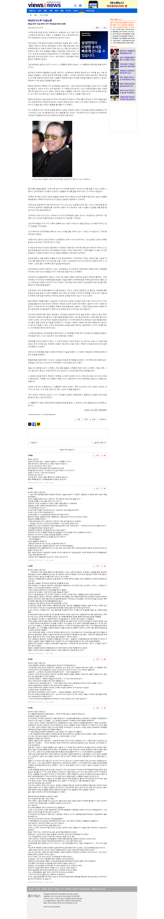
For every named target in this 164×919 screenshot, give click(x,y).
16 (97, 708)
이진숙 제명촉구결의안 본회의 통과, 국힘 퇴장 (126, 43)
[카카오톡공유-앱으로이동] (38, 425)
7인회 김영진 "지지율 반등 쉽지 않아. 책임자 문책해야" (129, 40)
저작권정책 (68, 889)
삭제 (50, 483)
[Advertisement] (67, 434)
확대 (97, 28)
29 (105, 659)
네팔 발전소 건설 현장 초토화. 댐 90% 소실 (127, 72)
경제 (45, 11)
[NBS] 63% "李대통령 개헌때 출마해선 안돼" (127, 52)
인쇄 (93, 419)
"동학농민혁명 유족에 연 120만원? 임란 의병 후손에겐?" (127, 99)
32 (105, 488)
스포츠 (75, 11)
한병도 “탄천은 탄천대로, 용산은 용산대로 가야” (127, 85)
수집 (78, 419)
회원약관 (75, 889)
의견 (86, 419)
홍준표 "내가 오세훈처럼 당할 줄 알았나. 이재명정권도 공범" (131, 25)
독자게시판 (90, 11)
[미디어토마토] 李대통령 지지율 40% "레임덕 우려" (128, 23)
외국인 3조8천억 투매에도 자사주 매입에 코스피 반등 (128, 27)
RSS (62, 889)
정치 (39, 11)
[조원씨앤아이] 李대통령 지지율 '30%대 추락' (126, 36)
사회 (50, 11)
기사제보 (37, 889)
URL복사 (103, 419)
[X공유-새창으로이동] (30, 425)
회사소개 (31, 889)
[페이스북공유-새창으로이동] (34, 425)
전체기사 (32, 11)
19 (97, 659)
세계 (56, 11)
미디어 (68, 11)
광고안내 (50, 889)
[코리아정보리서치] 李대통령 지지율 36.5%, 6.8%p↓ (128, 34)
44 (105, 455)
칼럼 (82, 11)
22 (97, 455)
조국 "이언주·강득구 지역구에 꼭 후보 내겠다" (126, 29)
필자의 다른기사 (100, 443)
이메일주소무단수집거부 (98, 889)
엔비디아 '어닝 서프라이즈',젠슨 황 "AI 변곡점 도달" (127, 93)
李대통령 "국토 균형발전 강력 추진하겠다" (125, 38)
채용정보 (57, 889)
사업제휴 (44, 889)
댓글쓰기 (34, 443)
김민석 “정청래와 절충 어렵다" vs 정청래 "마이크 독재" (127, 60)
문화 (62, 11)
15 (97, 566)
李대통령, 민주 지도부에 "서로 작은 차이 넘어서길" (128, 31)
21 (97, 488)
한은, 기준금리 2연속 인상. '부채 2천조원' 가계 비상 (127, 79)
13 (105, 708)
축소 (105, 28)
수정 (46, 483)
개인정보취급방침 (84, 889)
